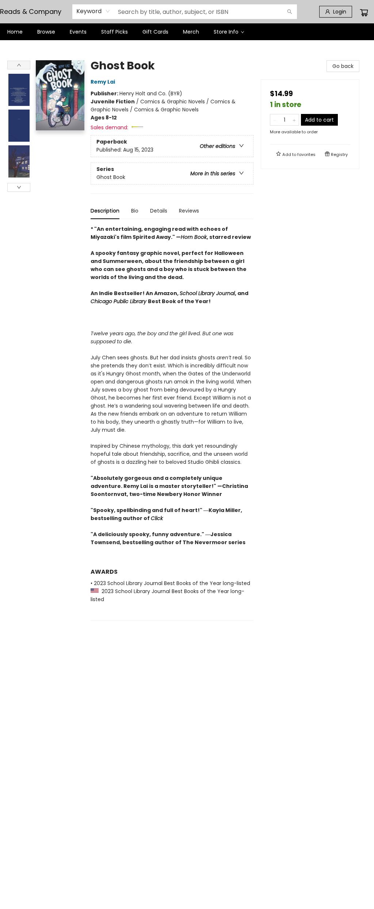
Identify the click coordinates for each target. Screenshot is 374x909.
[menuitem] (15, 31)
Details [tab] (158, 210)
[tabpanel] (172, 422)
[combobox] (93, 11)
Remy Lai (103, 81)
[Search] (289, 11)
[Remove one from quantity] (274, 120)
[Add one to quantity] (294, 120)
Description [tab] (105, 210)
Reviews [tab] (189, 210)
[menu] (187, 31)
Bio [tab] (134, 210)
